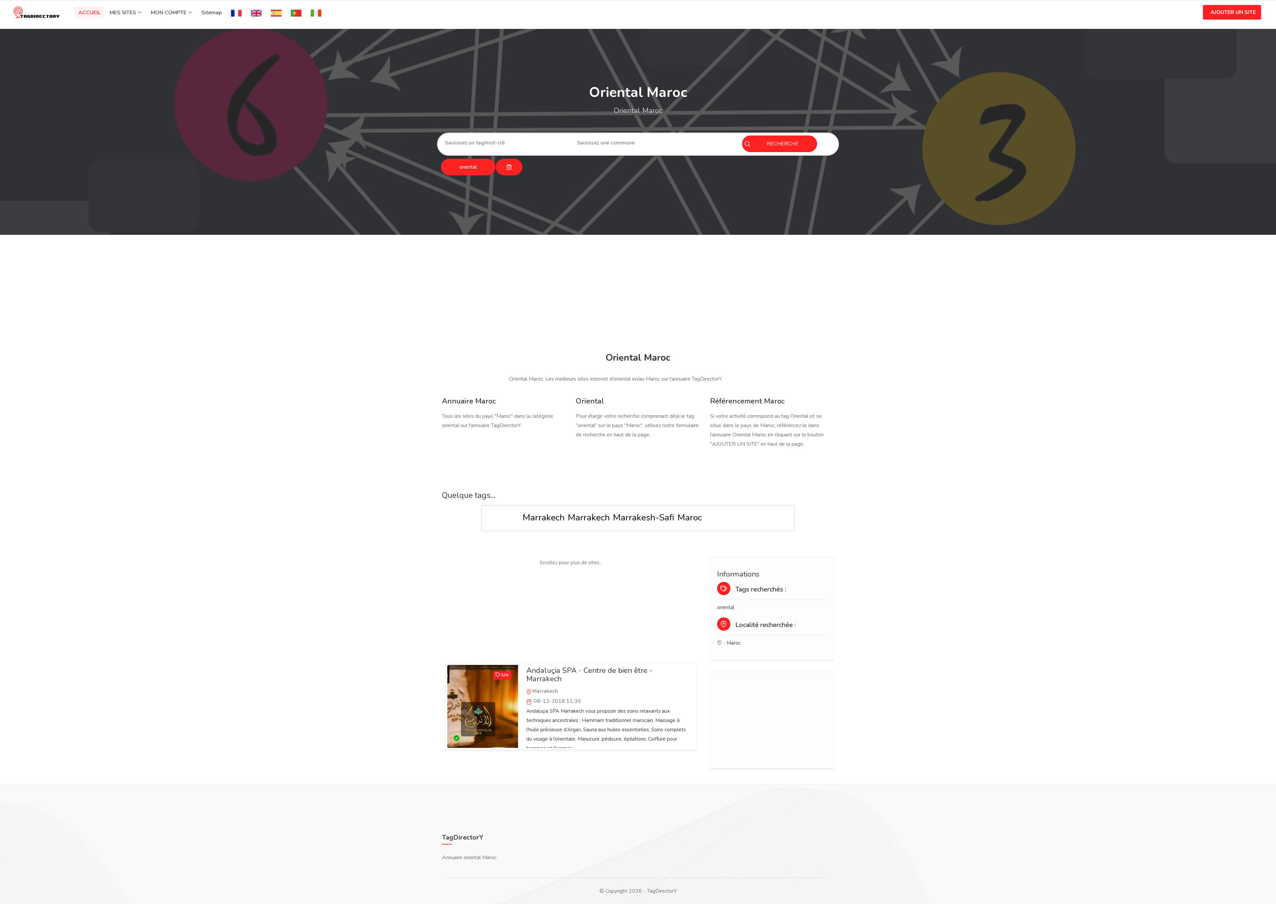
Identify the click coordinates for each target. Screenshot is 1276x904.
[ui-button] (509, 167)
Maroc (690, 517)
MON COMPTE (168, 12)
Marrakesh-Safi (643, 517)
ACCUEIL (89, 12)
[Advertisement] (636, 294)
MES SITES (123, 12)
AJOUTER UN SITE (1233, 12)
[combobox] (506, 143)
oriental (725, 607)
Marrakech (544, 517)
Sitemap (211, 12)
